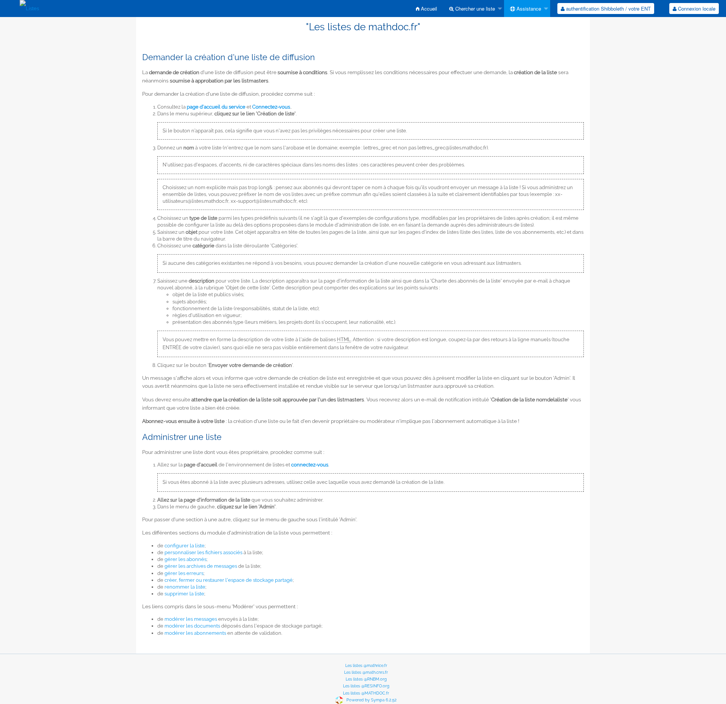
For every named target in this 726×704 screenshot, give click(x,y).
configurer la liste (184, 546)
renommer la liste (184, 587)
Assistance (528, 8)
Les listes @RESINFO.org (366, 686)
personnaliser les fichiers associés (203, 552)
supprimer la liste (184, 594)
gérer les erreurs (183, 573)
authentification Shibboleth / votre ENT (608, 8)
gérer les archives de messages (200, 566)
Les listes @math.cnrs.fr (366, 672)
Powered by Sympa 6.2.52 (371, 700)
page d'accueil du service (216, 107)
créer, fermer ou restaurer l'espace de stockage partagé (228, 580)
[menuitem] (426, 8)
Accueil (428, 8)
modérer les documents (192, 626)
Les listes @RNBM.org (366, 679)
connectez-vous (309, 465)
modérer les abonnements (195, 633)
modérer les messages (190, 619)
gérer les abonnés (185, 559)
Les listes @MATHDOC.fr (366, 693)
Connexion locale (695, 8)
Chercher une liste (474, 8)
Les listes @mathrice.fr (366, 665)
